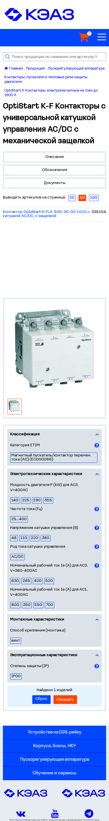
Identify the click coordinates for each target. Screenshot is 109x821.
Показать (65, 700)
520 (49, 581)
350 (27, 605)
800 (15, 605)
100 (93, 198)
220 (34, 538)
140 (14, 500)
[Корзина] (83, 37)
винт (15, 640)
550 (38, 605)
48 (14, 538)
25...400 (19, 519)
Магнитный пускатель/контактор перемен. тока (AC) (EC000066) (51, 457)
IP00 (16, 676)
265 (26, 581)
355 (48, 500)
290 (37, 500)
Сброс (41, 699)
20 (71, 198)
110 (23, 538)
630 (15, 581)
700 (49, 605)
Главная (15, 68)
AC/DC (17, 557)
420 (38, 581)
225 (25, 500)
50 (82, 198)
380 (45, 538)
